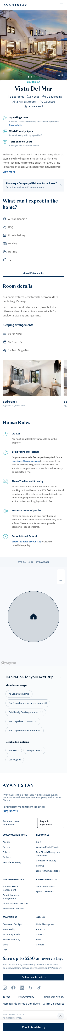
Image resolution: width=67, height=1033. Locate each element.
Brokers (6, 857)
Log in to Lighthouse (46, 823)
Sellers (6, 852)
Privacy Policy (26, 996)
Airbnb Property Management (11, 896)
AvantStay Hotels (11, 934)
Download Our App (12, 924)
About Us (40, 929)
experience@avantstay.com (26, 461)
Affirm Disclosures (53, 1003)
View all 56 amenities (33, 273)
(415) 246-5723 (10, 811)
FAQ (5, 949)
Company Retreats (45, 886)
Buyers (6, 847)
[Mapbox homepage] (8, 663)
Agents (6, 841)
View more (9, 171)
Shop (5, 944)
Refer (38, 939)
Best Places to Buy (12, 862)
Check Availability (33, 1027)
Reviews (40, 865)
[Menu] (61, 5)
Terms (6, 996)
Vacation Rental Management (10, 888)
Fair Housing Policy (53, 996)
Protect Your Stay (11, 939)
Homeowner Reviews (13, 908)
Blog (38, 841)
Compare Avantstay (46, 860)
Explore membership (33, 977)
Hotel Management (45, 924)
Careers (40, 934)
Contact (40, 944)
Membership (9, 929)
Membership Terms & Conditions (22, 1003)
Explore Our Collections (48, 870)
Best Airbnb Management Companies (48, 854)
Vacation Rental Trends (47, 847)
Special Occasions (45, 891)
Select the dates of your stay (26, 541)
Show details (15, 124)
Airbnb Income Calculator (16, 903)
